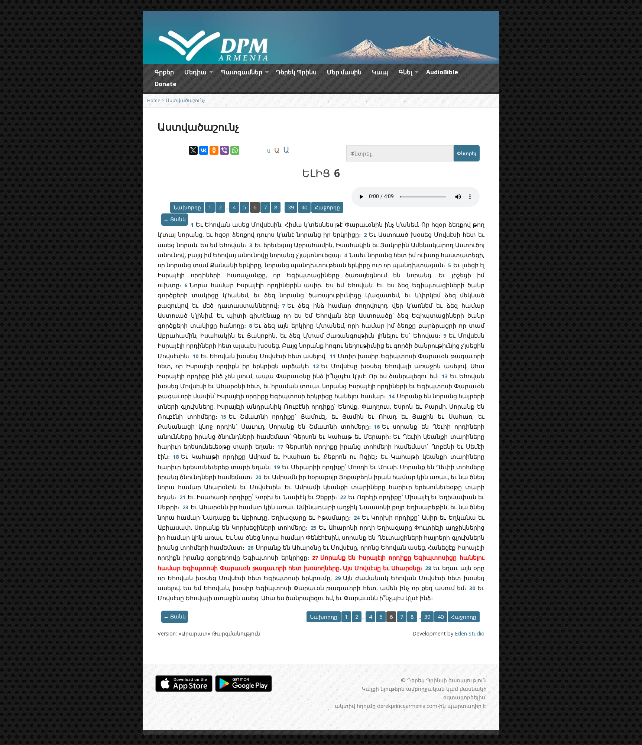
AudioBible (442, 72)
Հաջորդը (327, 207)
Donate (165, 84)
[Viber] (224, 150)
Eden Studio (469, 633)
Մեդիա (195, 73)
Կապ (380, 72)
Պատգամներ (241, 73)
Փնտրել (466, 153)
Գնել (405, 73)
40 (304, 207)
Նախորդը (187, 207)
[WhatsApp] (234, 150)
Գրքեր (164, 72)
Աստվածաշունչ (185, 100)
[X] (193, 150)
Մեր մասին (344, 72)
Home (153, 100)
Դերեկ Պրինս (296, 72)
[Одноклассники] (214, 150)
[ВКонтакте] (203, 150)
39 (291, 207)
